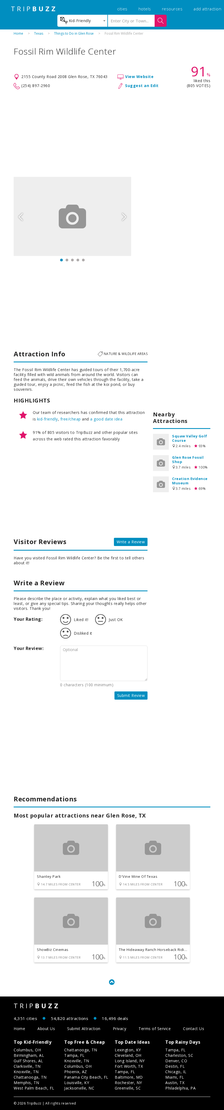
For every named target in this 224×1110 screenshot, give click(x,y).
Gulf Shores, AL (28, 1060)
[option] (72, 216)
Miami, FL (174, 1077)
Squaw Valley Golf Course (189, 438)
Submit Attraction (84, 1028)
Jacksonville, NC (79, 1088)
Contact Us (193, 1028)
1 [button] (61, 260)
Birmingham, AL (29, 1055)
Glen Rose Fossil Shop (188, 459)
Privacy (119, 1028)
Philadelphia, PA (180, 1088)
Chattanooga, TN (30, 1077)
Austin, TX (174, 1082)
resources (172, 8)
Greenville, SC (128, 1088)
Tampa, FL (74, 1055)
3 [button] (72, 260)
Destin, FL (175, 1066)
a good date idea (106, 419)
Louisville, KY (76, 1082)
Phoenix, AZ (75, 1071)
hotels (144, 8)
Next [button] (124, 216)
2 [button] (67, 260)
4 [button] (77, 260)
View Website (139, 76)
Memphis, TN (26, 1082)
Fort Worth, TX (129, 1066)
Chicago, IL (176, 1071)
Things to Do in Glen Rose (74, 33)
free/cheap (70, 419)
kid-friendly (47, 419)
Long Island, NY (130, 1060)
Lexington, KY (128, 1049)
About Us (46, 1028)
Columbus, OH (27, 1049)
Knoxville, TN (26, 1071)
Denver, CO (176, 1060)
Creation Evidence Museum (190, 480)
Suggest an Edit (142, 85)
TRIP (34, 8)
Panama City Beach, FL (86, 1077)
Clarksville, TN (27, 1066)
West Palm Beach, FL (34, 1088)
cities (122, 8)
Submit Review (131, 695)
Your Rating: (28, 619)
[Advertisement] (112, 133)
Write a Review (131, 541)
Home (18, 33)
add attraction (207, 8)
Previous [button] (20, 216)
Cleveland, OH (128, 1055)
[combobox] (82, 21)
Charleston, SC (179, 1055)
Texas (38, 33)
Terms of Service (154, 1028)
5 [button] (83, 260)
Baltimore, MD (129, 1077)
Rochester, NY (128, 1082)
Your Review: (28, 648)
